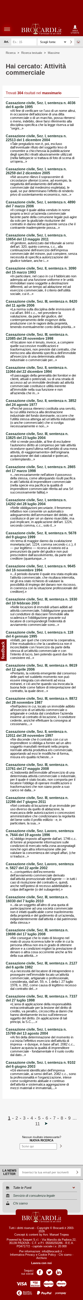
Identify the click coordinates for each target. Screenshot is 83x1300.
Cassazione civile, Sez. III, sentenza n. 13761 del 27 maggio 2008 (37, 767)
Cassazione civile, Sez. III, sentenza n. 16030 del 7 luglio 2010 (37, 899)
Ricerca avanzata (78, 41)
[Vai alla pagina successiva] (46, 1124)
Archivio (41, 1258)
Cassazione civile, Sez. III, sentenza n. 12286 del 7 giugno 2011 (37, 800)
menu (7, 29)
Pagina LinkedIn (59, 1270)
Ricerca (10, 52)
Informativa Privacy (22, 1254)
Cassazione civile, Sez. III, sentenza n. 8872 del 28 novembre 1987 (41, 700)
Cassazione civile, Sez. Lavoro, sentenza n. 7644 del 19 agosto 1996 (40, 833)
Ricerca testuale (31, 52)
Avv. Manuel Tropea (56, 1234)
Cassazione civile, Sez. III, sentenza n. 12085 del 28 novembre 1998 (37, 336)
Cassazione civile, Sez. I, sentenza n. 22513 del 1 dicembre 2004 (36, 138)
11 (37, 1123)
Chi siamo (65, 1254)
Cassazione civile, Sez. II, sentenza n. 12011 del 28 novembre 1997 (37, 733)
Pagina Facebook (40, 1270)
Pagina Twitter (49, 1270)
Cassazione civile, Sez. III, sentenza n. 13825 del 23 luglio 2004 (37, 436)
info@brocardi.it (52, 1251)
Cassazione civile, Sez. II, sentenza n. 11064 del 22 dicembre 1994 (37, 369)
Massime (54, 52)
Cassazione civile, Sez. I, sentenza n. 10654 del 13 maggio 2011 (36, 237)
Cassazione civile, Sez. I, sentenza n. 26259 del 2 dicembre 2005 (36, 171)
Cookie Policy (47, 1254)
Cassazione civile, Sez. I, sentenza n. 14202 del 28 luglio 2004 (36, 502)
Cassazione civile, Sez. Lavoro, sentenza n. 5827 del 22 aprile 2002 (40, 866)
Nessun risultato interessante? (41, 1138)
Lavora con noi (41, 1263)
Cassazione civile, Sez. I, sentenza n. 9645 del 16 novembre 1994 (40, 568)
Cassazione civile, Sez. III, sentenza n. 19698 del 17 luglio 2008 (37, 932)
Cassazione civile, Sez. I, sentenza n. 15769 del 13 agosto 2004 (36, 1031)
